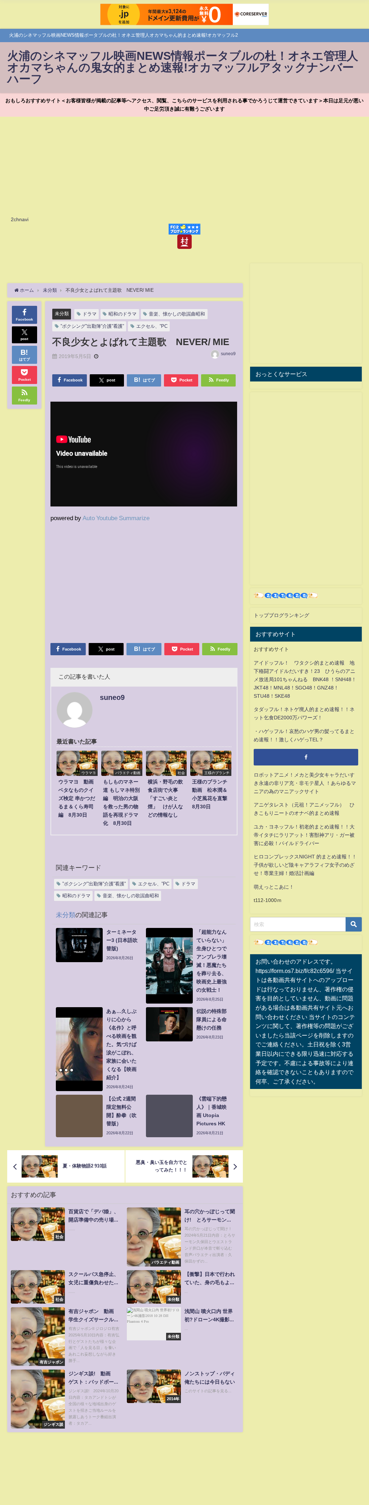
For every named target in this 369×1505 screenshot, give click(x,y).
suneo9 (228, 354)
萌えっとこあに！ (274, 886)
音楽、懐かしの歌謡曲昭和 (177, 314)
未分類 (62, 313)
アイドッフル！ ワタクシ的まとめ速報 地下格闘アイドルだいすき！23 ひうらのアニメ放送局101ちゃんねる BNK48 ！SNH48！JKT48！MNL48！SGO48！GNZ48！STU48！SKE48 (305, 679)
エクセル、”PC (152, 326)
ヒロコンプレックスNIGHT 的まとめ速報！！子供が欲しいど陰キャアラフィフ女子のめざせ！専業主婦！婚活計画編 (305, 865)
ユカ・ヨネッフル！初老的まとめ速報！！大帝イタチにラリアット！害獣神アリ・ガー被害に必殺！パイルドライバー (304, 835)
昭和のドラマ (122, 314)
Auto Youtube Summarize (116, 518)
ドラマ (90, 314)
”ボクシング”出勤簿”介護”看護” (92, 326)
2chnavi (19, 219)
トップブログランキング (281, 615)
